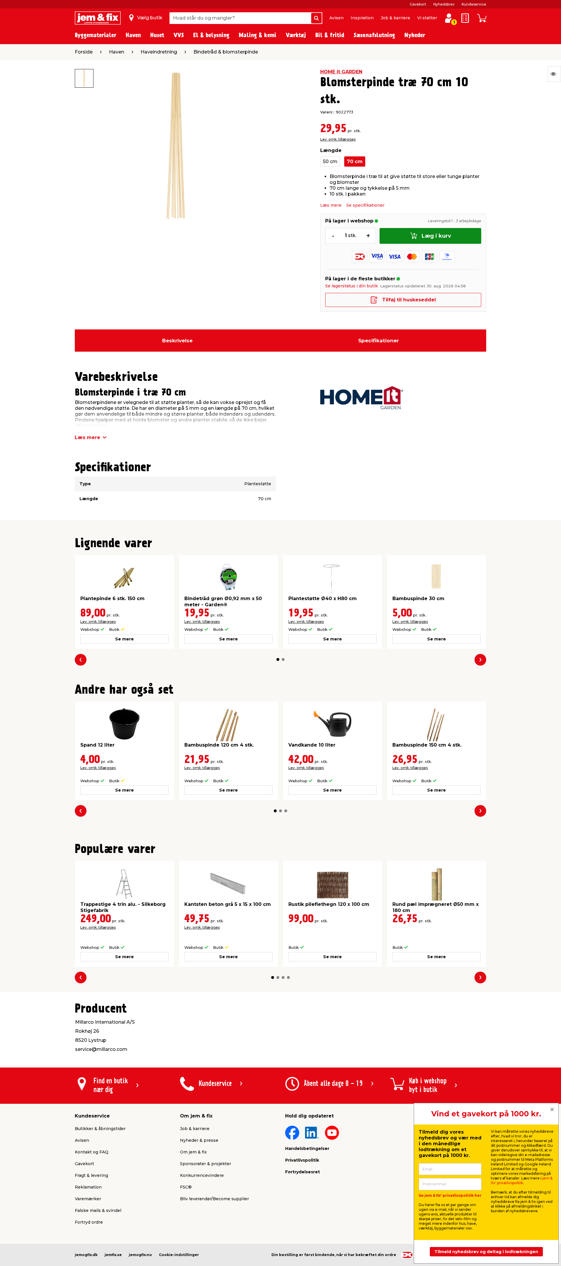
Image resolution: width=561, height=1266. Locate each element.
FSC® (186, 1187)
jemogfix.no (140, 1255)
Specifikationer (378, 340)
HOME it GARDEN (341, 72)
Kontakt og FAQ (91, 1152)
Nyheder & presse (199, 1140)
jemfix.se (113, 1255)
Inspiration (362, 17)
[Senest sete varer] (554, 74)
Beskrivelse (177, 340)
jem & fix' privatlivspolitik (522, 1180)
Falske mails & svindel (98, 1210)
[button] (277, 659)
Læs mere (331, 205)
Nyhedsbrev (444, 4)
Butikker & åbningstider (100, 1128)
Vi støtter (427, 17)
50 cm (330, 161)
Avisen (336, 17)
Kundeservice (474, 4)
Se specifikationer (365, 205)
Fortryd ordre (89, 1222)
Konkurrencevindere (202, 1175)
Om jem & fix (193, 1152)
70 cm (355, 161)
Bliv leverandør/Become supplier (214, 1198)
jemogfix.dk (86, 1255)
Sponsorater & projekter (205, 1163)
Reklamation (88, 1187)
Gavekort (418, 4)
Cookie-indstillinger (179, 1255)
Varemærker (88, 1198)
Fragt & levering (91, 1175)
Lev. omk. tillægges (338, 139)
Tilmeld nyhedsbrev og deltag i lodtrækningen (486, 1251)
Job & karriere (395, 17)
